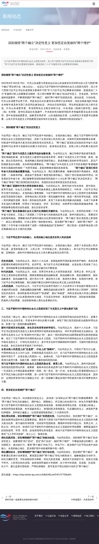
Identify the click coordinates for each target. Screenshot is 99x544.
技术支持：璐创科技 (69, 539)
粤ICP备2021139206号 (53, 539)
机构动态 (5, 30)
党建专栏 (30, 30)
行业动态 (17, 30)
